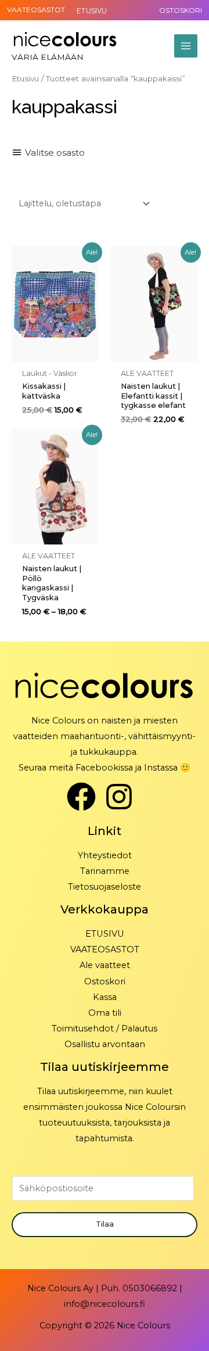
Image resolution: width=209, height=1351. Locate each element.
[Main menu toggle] (185, 46)
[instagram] (123, 796)
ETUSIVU (104, 934)
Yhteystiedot (105, 855)
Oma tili (104, 1013)
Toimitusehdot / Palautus (104, 1028)
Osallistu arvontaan (104, 1044)
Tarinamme (104, 871)
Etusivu (25, 78)
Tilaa (105, 1224)
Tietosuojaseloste (104, 886)
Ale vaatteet (105, 965)
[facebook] (86, 796)
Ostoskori (104, 981)
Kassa (105, 997)
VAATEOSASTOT (36, 9)
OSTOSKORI (180, 10)
